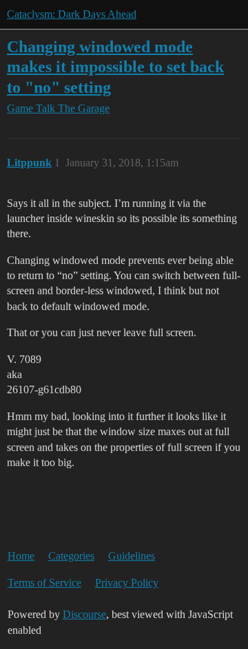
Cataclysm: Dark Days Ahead (71, 14)
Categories (71, 556)
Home (21, 556)
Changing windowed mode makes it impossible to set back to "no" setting (115, 66)
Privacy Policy (126, 582)
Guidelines (131, 556)
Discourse (84, 614)
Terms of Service (44, 582)
